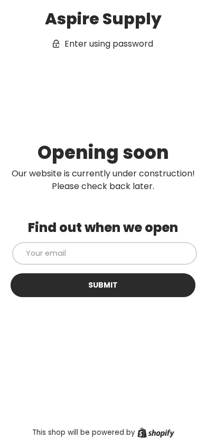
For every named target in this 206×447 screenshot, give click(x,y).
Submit (103, 285)
